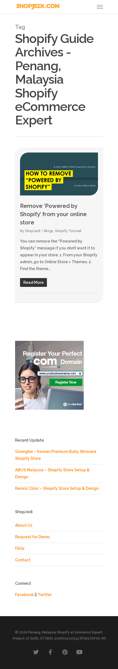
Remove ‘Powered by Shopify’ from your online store (53, 214)
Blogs (48, 231)
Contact (22, 560)
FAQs (19, 548)
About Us (23, 525)
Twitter (45, 594)
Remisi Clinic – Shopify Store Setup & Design (57, 488)
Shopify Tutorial (68, 231)
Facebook (24, 594)
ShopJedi (32, 231)
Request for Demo (32, 537)
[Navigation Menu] (100, 6)
